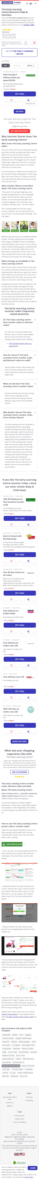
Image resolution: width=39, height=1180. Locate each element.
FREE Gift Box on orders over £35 (11, 710)
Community (29, 1100)
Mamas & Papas (27, 1049)
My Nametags (7, 533)
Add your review (19, 772)
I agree (33, 1168)
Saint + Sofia (20, 1055)
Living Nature (6, 1049)
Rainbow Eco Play (8, 496)
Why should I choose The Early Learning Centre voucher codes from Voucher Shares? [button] (17, 415)
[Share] (28, 100)
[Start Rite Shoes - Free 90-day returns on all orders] (30, 573)
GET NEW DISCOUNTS (19, 131)
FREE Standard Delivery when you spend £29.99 (11, 77)
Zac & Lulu (23, 1076)
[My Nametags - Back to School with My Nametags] (30, 537)
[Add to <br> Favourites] (34, 43)
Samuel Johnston (8, 1059)
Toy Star (5, 1073)
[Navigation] (35, 3)
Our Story (29, 1097)
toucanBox (28, 1069)
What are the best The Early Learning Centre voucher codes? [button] (18, 385)
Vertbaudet (6, 640)
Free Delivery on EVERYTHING (10, 612)
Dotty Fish (5, 1042)
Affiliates (10, 1106)
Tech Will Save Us (18, 1062)
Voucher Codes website (9, 1014)
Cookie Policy (28, 1177)
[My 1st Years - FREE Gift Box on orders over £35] (30, 710)
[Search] (27, 3)
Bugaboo (28, 1035)
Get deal (19, 94)
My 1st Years (7, 706)
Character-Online (8, 1038)
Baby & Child (19, 496)
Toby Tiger (6, 1069)
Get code (20, 518)
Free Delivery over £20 (13, 677)
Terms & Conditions (19, 1122)
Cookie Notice (19, 1119)
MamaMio (16, 1049)
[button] (31, 4)
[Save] (11, 100)
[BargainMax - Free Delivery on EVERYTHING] (30, 611)
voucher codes (28, 25)
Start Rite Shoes (7, 569)
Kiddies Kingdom (24, 1042)
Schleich (18, 1059)
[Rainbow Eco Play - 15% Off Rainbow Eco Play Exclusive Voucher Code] (30, 500)
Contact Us (10, 1103)
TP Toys (12, 1073)
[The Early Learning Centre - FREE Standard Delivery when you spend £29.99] (30, 75)
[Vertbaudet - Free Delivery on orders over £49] (30, 643)
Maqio (5, 674)
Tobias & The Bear (28, 1066)
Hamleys (14, 1042)
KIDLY (34, 1042)
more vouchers (19, 741)
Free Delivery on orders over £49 (10, 644)
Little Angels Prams (28, 1045)
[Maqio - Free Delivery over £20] (30, 677)
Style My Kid (6, 1062)
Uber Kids (5, 1076)
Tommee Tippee (17, 1069)
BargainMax (6, 608)
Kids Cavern (6, 1045)
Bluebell (15, 1035)
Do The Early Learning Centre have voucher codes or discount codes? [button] (18, 322)
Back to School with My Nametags (12, 537)
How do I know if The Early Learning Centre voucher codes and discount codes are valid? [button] (17, 357)
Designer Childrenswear (23, 1038)
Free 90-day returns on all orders (13, 573)
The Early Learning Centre (19, 52)
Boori (21, 1035)
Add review (5, 32)
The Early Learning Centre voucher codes (20, 1017)
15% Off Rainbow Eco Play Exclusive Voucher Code (13, 502)
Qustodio (33, 1052)
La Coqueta (16, 1045)
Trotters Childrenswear (25, 1073)
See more (19, 111)
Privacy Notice (19, 1116)
